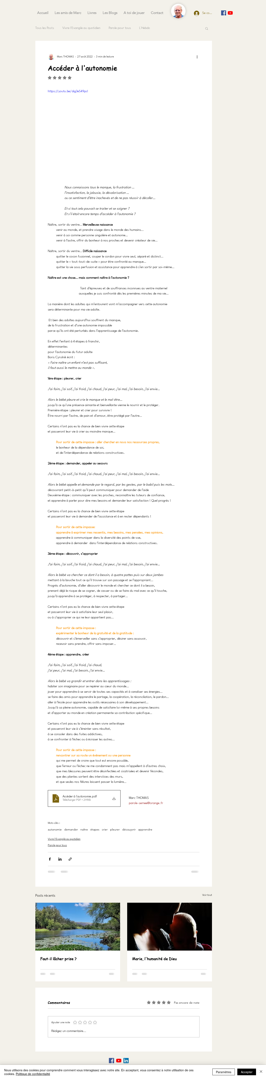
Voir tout (207, 895)
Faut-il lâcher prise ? (58, 958)
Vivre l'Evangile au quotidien (81, 28)
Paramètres (223, 1072)
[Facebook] (111, 1060)
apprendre (145, 829)
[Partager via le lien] (70, 859)
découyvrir (129, 829)
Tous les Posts (44, 28)
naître (84, 829)
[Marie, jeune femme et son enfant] (169, 927)
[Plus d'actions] (197, 56)
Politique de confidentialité (33, 1074)
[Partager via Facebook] (50, 859)
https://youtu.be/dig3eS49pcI (68, 91)
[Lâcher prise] (77, 927)
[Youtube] (230, 12)
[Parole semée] (223, 12)
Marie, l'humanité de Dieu (154, 958)
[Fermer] (261, 1072)
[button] (207, 28)
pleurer (115, 829)
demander (71, 829)
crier (105, 829)
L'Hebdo (144, 28)
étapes (94, 829)
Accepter (246, 1072)
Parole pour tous (120, 28)
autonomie (55, 829)
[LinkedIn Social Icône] (126, 1060)
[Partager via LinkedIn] (60, 859)
